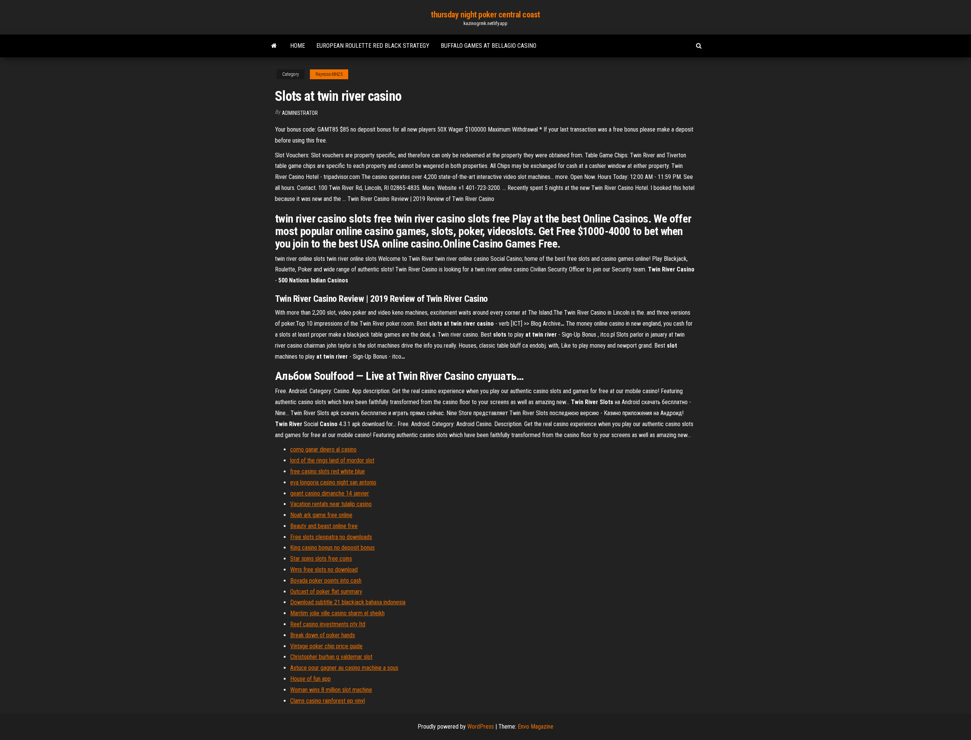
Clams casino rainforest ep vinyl (327, 700)
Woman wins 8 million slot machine (331, 689)
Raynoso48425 (329, 74)
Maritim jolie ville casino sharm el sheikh (337, 613)
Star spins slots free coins (321, 558)
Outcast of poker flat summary (326, 591)
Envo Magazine (535, 726)
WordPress (480, 726)
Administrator (300, 113)
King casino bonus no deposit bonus (332, 547)
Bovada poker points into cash (325, 580)
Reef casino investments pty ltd (327, 624)
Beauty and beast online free (324, 526)
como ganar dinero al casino (323, 449)
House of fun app (310, 678)
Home (297, 45)
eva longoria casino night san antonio (333, 482)
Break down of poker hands (322, 635)
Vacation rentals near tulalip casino (331, 504)
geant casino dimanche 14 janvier (329, 493)
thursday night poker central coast (485, 14)
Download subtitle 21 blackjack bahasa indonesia (347, 602)
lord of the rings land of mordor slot (332, 460)
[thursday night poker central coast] (274, 45)
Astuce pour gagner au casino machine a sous (344, 667)
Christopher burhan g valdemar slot (331, 656)
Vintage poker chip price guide (326, 646)
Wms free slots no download (324, 569)
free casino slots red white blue (327, 471)
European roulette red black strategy (372, 45)
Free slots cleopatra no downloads (331, 537)
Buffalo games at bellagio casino (488, 45)
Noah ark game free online (321, 515)
